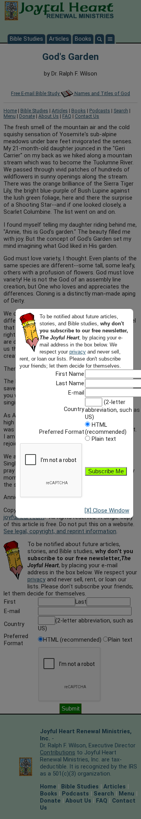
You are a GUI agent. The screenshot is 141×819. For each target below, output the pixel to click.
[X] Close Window (107, 510)
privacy (77, 352)
